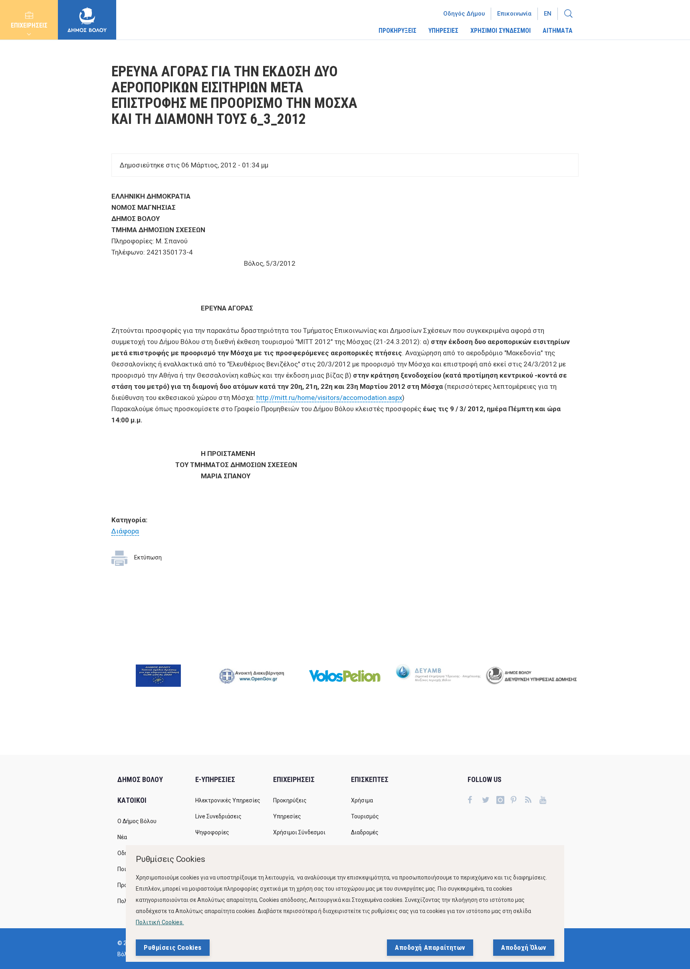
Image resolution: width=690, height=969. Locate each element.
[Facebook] (475, 801)
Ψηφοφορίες (212, 832)
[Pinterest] (518, 801)
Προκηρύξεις (290, 800)
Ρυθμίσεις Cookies (173, 947)
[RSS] (532, 801)
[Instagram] (503, 801)
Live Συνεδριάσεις (218, 816)
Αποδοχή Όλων (523, 947)
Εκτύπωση (148, 557)
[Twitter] (489, 801)
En (547, 13)
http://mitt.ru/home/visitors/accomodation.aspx (329, 398)
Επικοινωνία (514, 13)
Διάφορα (125, 531)
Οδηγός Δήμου (464, 13)
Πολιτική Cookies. (160, 922)
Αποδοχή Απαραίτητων (430, 947)
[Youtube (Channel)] (546, 801)
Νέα (122, 837)
